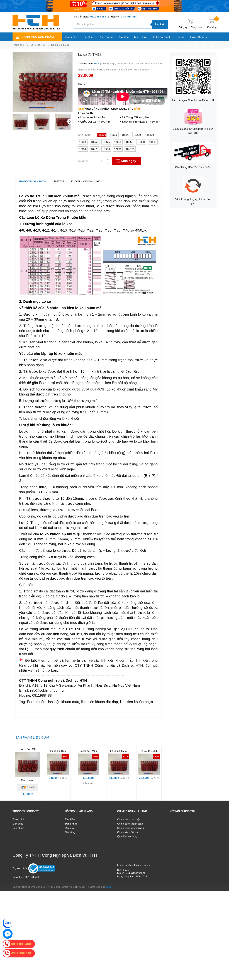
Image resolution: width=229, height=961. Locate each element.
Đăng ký (183, 27)
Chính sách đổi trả (127, 832)
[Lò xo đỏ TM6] (58, 764)
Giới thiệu (18, 823)
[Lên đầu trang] (221, 942)
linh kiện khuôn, (125, 63)
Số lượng (83, 160)
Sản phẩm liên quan (32, 737)
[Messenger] (8, 934)
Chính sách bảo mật (128, 819)
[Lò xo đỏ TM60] (88, 764)
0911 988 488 (98, 16)
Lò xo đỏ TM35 (149, 750)
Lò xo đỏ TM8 (28, 749)
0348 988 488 (129, 16)
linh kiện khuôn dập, (146, 63)
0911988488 (32, 877)
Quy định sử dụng (127, 836)
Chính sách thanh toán (130, 823)
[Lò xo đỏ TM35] (149, 764)
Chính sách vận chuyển (130, 827)
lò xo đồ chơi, (126, 69)
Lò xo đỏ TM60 (88, 750)
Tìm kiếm (160, 24)
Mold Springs (141, 69)
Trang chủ (18, 819)
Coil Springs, (108, 63)
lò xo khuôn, (110, 69)
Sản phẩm (18, 827)
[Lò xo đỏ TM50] (119, 764)
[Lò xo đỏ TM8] (27, 764)
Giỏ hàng (70, 832)
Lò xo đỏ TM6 (58, 750)
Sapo (108, 886)
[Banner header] (114, 5)
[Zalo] (8, 923)
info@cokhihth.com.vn (137, 865)
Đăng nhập (196, 27)
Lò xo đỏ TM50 (118, 750)
